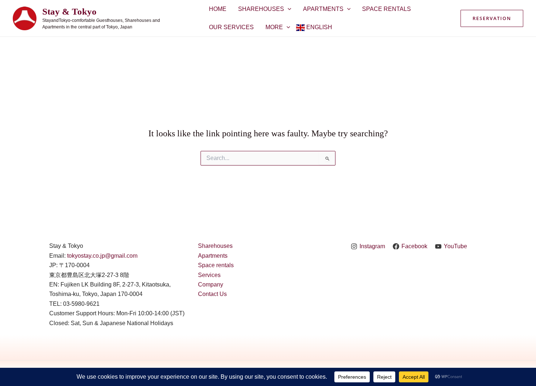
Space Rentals (386, 9)
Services (209, 275)
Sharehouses (261, 9)
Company (210, 284)
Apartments (323, 9)
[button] (492, 18)
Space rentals (216, 265)
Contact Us (212, 294)
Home (217, 9)
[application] (287, 9)
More (274, 27)
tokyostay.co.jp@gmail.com (102, 256)
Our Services (231, 27)
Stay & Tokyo (69, 11)
